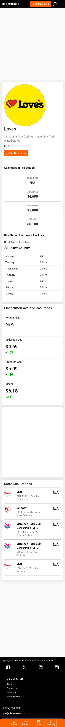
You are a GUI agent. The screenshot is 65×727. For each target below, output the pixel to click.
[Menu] (60, 3)
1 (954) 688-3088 (12, 708)
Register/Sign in (41, 4)
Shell (19, 491)
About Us (11, 684)
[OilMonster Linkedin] (40, 667)
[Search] (54, 3)
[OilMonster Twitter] (24, 667)
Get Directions (17, 153)
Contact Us (12, 688)
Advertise (11, 692)
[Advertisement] (32, 43)
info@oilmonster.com (14, 713)
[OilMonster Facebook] (8, 667)
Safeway (21, 507)
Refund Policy (13, 696)
